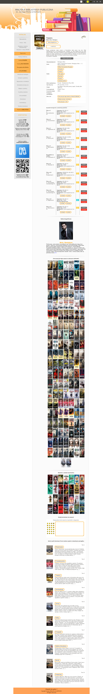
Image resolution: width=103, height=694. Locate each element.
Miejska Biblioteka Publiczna (34, 9)
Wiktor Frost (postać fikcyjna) (65, 66)
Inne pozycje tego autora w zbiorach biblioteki (69, 96)
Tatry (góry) (61, 73)
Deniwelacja (59, 589)
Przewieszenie (60, 561)
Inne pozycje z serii (62, 101)
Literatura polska (62, 80)
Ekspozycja (59, 547)
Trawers (58, 575)
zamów (68, 116)
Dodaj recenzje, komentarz (64, 99)
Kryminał (60, 76)
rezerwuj (68, 203)
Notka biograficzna (52, 42)
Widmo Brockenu (60, 646)
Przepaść (58, 632)
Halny (57, 618)
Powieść (60, 78)
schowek (63, 116)
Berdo (57, 660)
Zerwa (57, 603)
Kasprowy (58, 674)
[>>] (55, 252)
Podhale (60, 71)
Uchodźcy (60, 69)
